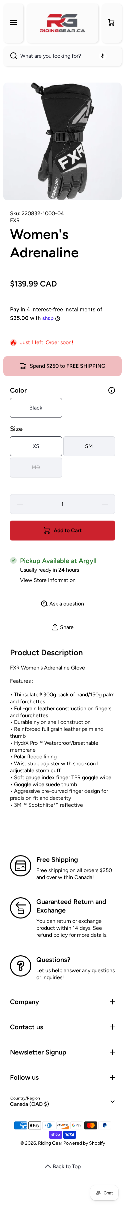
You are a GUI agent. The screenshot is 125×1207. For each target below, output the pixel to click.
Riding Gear (50, 1143)
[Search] (10, 56)
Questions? (53, 960)
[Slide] (111, 390)
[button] (112, 23)
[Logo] (62, 23)
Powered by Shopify (84, 1143)
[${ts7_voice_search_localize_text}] (103, 56)
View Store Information (48, 580)
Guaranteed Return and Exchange (71, 906)
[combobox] (62, 56)
